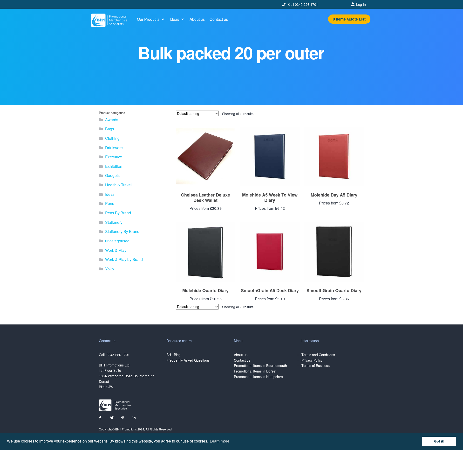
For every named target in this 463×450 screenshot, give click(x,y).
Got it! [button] (439, 441)
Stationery (114, 222)
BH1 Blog (173, 354)
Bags (109, 129)
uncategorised (117, 241)
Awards (111, 119)
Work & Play (115, 250)
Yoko (109, 269)
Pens (109, 203)
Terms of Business (315, 365)
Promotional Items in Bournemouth (260, 365)
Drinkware (114, 147)
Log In (361, 4)
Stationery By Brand (122, 231)
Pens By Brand (118, 213)
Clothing (112, 138)
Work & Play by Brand (124, 259)
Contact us (242, 360)
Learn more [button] (219, 441)
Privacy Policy (311, 360)
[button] (151, 19)
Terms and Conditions (318, 354)
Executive (113, 157)
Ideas (110, 194)
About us (240, 354)
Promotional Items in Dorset (255, 371)
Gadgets (112, 175)
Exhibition (113, 166)
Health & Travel (118, 185)
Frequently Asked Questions (188, 360)
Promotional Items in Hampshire (258, 376)
